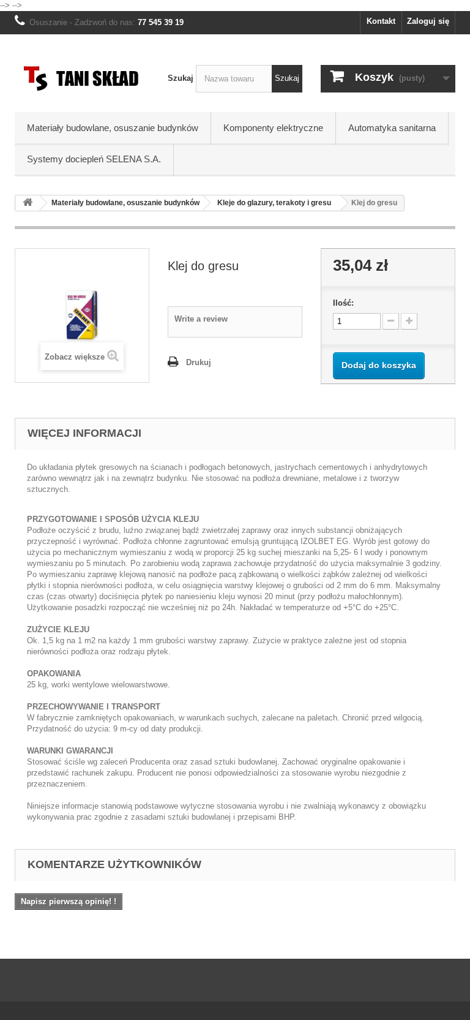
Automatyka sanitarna (392, 128)
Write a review (201, 318)
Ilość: (343, 303)
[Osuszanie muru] (82, 78)
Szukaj (180, 78)
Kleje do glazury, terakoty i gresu (274, 202)
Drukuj (198, 362)
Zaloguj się (428, 21)
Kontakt (381, 21)
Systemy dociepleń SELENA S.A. (94, 159)
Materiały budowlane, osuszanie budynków (112, 128)
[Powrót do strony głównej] (27, 203)
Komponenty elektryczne (273, 128)
